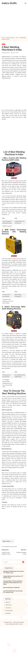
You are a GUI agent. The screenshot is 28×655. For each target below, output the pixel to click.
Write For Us (9, 605)
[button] (23, 562)
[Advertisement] (14, 21)
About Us (8, 602)
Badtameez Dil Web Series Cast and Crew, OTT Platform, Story (13, 572)
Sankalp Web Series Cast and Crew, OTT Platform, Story (13, 577)
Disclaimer (8, 613)
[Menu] (25, 3)
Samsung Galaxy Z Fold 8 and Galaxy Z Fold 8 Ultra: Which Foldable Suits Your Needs (13, 582)
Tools (3, 44)
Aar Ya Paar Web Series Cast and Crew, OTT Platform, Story (13, 591)
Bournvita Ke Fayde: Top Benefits (11, 587)
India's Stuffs (9, 3)
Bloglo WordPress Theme (16, 624)
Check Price (14, 178)
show (11, 541)
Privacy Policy (9, 610)
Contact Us (8, 607)
